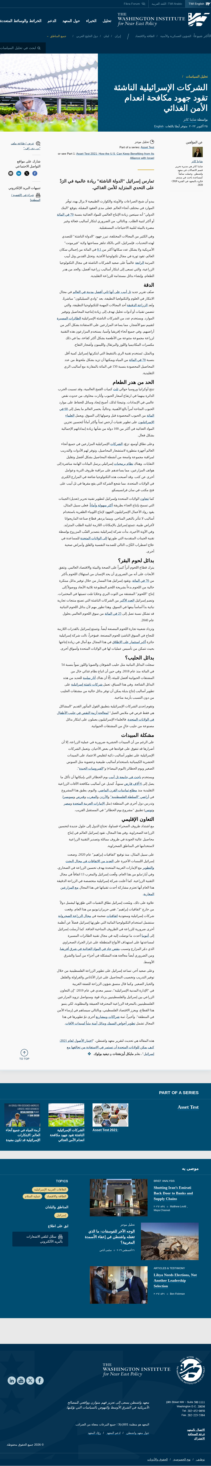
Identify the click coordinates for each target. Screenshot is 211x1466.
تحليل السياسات (196, 76)
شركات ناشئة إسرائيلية (87, 684)
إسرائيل (61, 1215)
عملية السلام (32, 1196)
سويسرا (68, 797)
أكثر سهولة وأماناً (101, 505)
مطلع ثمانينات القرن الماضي (117, 790)
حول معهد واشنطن (137, 1432)
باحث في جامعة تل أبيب (125, 777)
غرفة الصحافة (196, 1434)
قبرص (80, 797)
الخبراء (91, 21)
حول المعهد (71, 21)
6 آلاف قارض (133, 783)
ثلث (115, 389)
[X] (26, 173)
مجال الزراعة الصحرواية (74, 916)
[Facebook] (34, 173)
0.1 (99, 249)
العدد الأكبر (127, 600)
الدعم (52, 21)
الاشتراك (199, 1438)
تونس (148, 810)
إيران (117, 36)
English (159, 126)
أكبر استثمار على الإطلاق (129, 642)
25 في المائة (113, 613)
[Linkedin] (18, 173)
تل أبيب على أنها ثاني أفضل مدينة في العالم (102, 292)
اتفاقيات (112, 916)
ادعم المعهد (113, 1432)
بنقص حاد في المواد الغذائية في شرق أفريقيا (90, 949)
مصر (67, 803)
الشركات (116, 444)
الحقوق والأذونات (157, 1459)
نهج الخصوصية (182, 1459)
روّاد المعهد (94, 1432)
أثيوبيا (145, 935)
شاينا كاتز (189, 119)
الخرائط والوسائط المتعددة (20, 21)
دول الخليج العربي (86, 36)
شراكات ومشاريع (108, 1017)
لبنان (106, 36)
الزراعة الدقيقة (137, 305)
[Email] (10, 173)
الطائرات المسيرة (69, 318)
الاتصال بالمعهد (196, 1429)
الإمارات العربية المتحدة (89, 803)
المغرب (92, 797)
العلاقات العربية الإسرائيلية (50, 1189)
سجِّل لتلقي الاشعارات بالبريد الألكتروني (44, 1239)
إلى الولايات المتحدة (93, 538)
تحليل (107, 21)
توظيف (200, 1459)
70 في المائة (65, 214)
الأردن (104, 797)
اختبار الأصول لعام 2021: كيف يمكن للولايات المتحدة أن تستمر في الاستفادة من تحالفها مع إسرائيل (107, 1047)
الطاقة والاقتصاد (145, 36)
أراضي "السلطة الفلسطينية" (129, 797)
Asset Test (147, 147)
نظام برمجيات (123, 463)
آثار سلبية (89, 678)
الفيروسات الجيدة (91, 768)
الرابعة (139, 262)
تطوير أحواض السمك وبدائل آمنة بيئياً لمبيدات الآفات (100, 1023)
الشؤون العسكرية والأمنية (175, 36)
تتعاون (144, 498)
